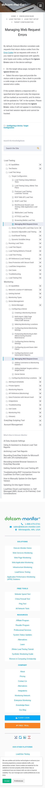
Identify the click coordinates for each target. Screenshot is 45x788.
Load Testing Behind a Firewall (20, 251)
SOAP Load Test (21, 201)
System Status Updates (22, 635)
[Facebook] (16, 737)
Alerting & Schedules (16, 382)
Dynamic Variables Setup (21, 239)
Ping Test (22, 604)
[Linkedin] (24, 737)
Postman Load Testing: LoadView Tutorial (23, 192)
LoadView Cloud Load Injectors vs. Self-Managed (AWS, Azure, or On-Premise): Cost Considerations (22, 491)
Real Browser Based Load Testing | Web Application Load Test (26, 207)
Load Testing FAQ (15, 278)
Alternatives (22, 640)
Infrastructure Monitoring (22, 567)
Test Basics (13, 168)
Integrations (13, 401)
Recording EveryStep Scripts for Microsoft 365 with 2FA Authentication (21, 456)
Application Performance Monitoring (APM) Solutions (21, 578)
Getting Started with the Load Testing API (21, 468)
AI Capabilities (14, 165)
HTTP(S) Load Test (22, 216)
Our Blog (22, 710)
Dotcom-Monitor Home (23, 548)
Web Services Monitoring (22, 553)
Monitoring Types (15, 297)
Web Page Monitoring (22, 558)
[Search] (38, 148)
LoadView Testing (22, 754)
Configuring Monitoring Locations (24, 378)
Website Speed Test (22, 594)
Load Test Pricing (15, 255)
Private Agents (14, 386)
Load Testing (9, 160)
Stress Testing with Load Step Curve (25, 228)
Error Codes (8, 52)
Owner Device (20, 374)
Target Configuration (19, 176)
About (22, 671)
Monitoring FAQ (14, 412)
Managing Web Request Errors (26, 224)
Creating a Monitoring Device (25, 313)
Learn (22, 644)
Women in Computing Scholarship (22, 659)
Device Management (16, 301)
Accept (6, 781)
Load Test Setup (15, 172)
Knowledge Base (22, 705)
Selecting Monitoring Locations (26, 324)
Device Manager (18, 305)
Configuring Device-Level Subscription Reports (24, 354)
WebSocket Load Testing (24, 213)
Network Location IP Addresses (20, 290)
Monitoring (8, 282)
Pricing (22, 676)
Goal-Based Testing (19, 236)
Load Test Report (15, 247)
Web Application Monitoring (22, 562)
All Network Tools (22, 608)
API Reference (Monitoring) (19, 393)
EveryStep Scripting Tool (14, 420)
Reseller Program (22, 625)
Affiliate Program (22, 620)
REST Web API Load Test (24, 197)
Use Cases (12, 270)
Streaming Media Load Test (25, 220)
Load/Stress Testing (22, 572)
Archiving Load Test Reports (15, 451)
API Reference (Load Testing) (19, 259)
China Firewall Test (22, 599)
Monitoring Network (22, 695)
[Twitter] (20, 737)
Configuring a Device (15, 126)
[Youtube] (29, 737)
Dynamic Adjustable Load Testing (24, 232)
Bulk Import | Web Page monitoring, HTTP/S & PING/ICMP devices (23, 318)
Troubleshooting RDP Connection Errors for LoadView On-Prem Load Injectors (22, 473)
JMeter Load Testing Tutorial (22, 649)
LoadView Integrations (17, 266)
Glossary (12, 416)
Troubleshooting (15, 274)
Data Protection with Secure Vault (21, 262)
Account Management (13, 424)
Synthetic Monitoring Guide (22, 654)
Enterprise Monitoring (22, 700)
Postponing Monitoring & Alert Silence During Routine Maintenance (26, 336)
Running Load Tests (16, 243)
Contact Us (22, 681)
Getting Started (14, 293)
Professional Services (22, 630)
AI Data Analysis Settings (14, 441)
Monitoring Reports (16, 389)
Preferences (18, 781)
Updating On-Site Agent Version (17, 485)
